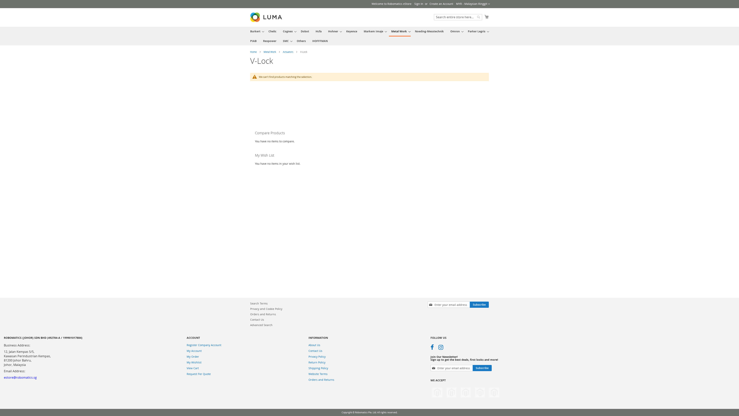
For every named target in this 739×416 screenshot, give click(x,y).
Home (253, 51)
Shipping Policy (318, 368)
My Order (193, 356)
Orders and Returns (263, 314)
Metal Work (270, 51)
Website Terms (318, 374)
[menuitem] (256, 31)
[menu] (369, 36)
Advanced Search (261, 325)
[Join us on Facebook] (432, 347)
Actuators (288, 51)
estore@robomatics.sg (20, 377)
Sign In (418, 4)
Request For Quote (199, 374)
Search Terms (259, 303)
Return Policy (316, 362)
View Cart (193, 368)
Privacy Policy (317, 356)
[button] (473, 4)
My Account (194, 351)
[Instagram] (441, 347)
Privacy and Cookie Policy (266, 309)
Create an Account (441, 4)
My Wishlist (194, 362)
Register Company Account (204, 345)
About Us (314, 345)
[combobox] (458, 17)
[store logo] (266, 17)
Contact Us (257, 319)
